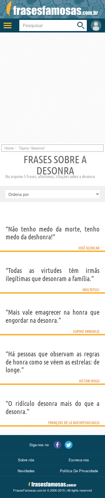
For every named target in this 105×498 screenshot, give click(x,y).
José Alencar (88, 248)
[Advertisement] (52, 87)
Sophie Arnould (86, 331)
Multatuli (91, 289)
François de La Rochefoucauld (73, 422)
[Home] (52, 9)
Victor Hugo (89, 381)
